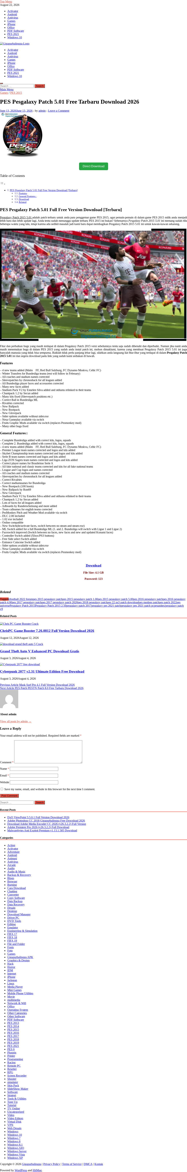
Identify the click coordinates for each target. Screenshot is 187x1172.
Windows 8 (13, 1141)
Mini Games (14, 990)
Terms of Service (72, 1164)
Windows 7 (13, 1138)
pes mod (143, 602)
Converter (13, 894)
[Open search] (1, 83)
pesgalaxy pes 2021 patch (106, 605)
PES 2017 (13, 1036)
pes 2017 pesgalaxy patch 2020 (60, 602)
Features (23, 193)
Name (4, 768)
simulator (12, 1082)
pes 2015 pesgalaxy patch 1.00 (80, 599)
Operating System (17, 1009)
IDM (10, 970)
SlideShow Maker (17, 1088)
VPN (10, 1124)
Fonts (10, 947)
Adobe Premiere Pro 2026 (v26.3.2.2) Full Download (38, 827)
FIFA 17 (12, 934)
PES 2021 (13, 34)
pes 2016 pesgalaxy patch (148, 599)
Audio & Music (16, 871)
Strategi (11, 1095)
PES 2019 (13, 1042)
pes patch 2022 (168, 602)
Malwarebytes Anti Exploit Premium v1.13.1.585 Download (42, 830)
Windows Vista (16, 1154)
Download (24, 199)
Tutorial (11, 1105)
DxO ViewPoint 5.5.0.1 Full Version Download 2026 (38, 817)
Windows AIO (15, 1148)
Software (12, 1092)
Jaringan (12, 980)
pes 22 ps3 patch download (123, 602)
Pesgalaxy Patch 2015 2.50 (50, 605)
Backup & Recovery (19, 874)
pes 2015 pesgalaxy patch (47, 599)
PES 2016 (13, 1032)
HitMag (37, 1170)
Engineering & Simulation (22, 930)
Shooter (11, 1078)
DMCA (88, 1164)
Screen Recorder (16, 1075)
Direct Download (93, 166)
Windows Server (16, 1151)
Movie (11, 996)
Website (4, 782)
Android (12, 14)
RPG (10, 1072)
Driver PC (13, 917)
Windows (12, 1131)
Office (11, 27)
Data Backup (14, 901)
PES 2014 (13, 1026)
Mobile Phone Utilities (20, 993)
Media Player (15, 986)
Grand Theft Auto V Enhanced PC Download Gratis (39, 651)
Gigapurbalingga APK (20, 957)
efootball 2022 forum (21, 599)
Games (11, 20)
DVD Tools (14, 921)
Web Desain (14, 1128)
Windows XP (15, 1157)
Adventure (13, 851)
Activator (12, 11)
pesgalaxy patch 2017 (78, 605)
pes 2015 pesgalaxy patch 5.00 (115, 599)
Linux (10, 983)
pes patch (153, 602)
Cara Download (16, 888)
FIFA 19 (12, 940)
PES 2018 (13, 1039)
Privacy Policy (51, 1164)
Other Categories (17, 1013)
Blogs (10, 878)
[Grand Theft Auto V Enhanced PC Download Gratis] (21, 644)
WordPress (21, 1170)
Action (11, 845)
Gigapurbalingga (31, 1164)
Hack (10, 963)
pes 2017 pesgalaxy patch (27, 602)
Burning (12, 884)
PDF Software (15, 30)
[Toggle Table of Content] (2, 184)
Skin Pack (13, 1085)
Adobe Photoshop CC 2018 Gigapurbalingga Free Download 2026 (46, 820)
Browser (12, 881)
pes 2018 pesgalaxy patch (92, 602)
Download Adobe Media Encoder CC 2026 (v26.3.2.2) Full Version (46, 823)
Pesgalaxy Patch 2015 (22, 605)
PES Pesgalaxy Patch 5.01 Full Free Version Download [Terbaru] (44, 190)
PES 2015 (16, 92)
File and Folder (16, 944)
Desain (11, 907)
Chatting (12, 891)
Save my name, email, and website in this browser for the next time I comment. (49, 789)
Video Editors (15, 1118)
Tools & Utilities (16, 1098)
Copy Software (16, 897)
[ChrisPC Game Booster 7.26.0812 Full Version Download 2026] (19, 623)
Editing (11, 924)
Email (4, 775)
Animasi (12, 858)
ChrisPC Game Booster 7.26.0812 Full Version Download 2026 (47, 631)
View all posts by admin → (15, 721)
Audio (11, 868)
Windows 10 (14, 37)
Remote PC (14, 1065)
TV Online (13, 1108)
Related (22, 202)
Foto (10, 950)
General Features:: (28, 196)
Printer (11, 1055)
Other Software (16, 1016)
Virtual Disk (14, 1121)
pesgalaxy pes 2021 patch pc (137, 605)
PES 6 (11, 1049)
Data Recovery (16, 904)
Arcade (11, 865)
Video (10, 1115)
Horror (11, 967)
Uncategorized (15, 1111)
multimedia (13, 999)
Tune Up (12, 1101)
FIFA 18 (12, 937)
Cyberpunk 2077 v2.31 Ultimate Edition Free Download (42, 671)
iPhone (11, 24)
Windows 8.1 (15, 1144)
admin (42, 110)
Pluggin (11, 1052)
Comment (7, 762)
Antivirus (12, 17)
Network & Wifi (16, 1003)
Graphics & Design (18, 960)
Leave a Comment (58, 110)
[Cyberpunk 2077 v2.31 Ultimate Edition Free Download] (20, 664)
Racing (11, 1062)
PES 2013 (13, 1022)
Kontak (98, 1164)
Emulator (12, 927)
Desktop (12, 911)
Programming (15, 1059)
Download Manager (18, 914)
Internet (11, 973)
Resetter (12, 1069)
